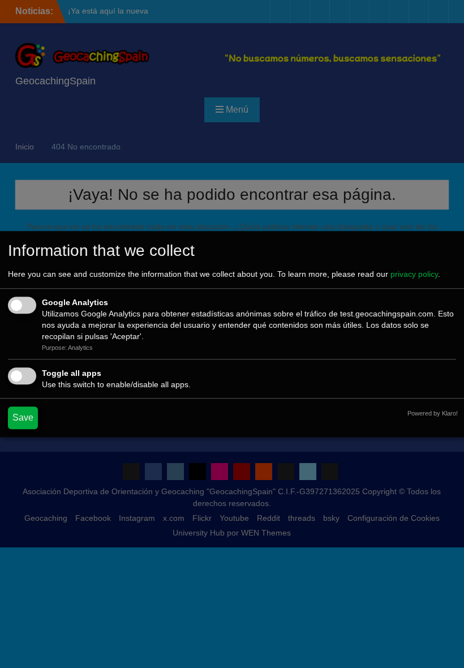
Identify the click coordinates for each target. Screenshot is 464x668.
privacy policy (414, 274)
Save (22, 417)
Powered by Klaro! (432, 413)
